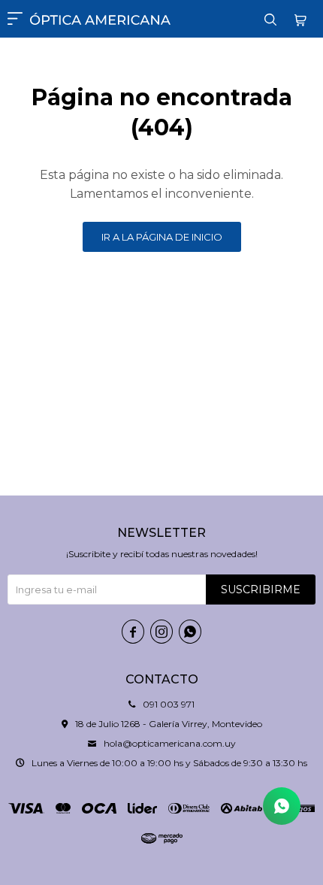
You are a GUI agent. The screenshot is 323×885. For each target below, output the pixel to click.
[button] (270, 19)
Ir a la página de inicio (161, 237)
